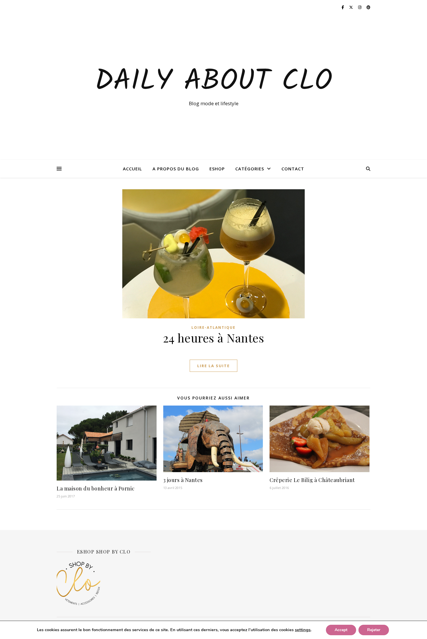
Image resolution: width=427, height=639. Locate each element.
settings (303, 630)
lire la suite (213, 365)
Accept (341, 630)
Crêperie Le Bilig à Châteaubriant (312, 479)
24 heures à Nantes (213, 337)
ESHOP (217, 169)
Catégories (249, 169)
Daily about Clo (213, 82)
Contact (292, 169)
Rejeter (373, 630)
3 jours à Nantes (183, 479)
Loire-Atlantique (213, 327)
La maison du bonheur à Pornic (96, 488)
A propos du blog (175, 169)
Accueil (132, 169)
